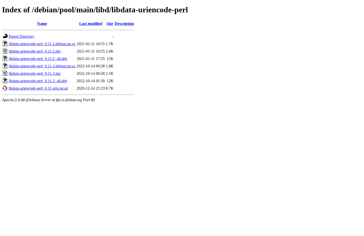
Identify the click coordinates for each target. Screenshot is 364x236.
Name (42, 23)
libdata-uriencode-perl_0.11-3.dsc (35, 73)
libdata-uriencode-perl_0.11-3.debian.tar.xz (42, 66)
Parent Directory (21, 36)
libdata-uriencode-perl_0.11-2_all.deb (38, 59)
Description (124, 23)
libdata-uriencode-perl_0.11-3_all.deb (38, 81)
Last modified (90, 23)
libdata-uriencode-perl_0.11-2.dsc (35, 51)
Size (109, 23)
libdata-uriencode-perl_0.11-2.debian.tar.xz (42, 44)
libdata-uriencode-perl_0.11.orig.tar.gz (38, 88)
